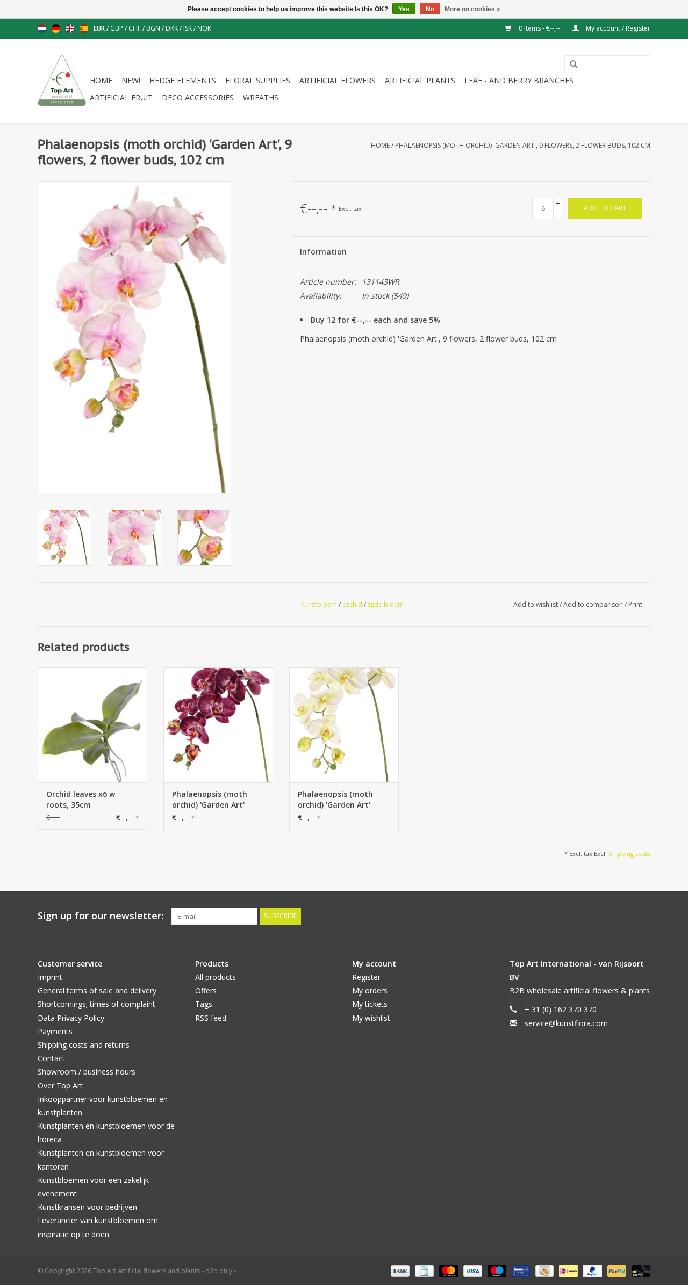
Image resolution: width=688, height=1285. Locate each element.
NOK (204, 28)
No (430, 9)
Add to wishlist (536, 604)
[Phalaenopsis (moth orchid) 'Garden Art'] (218, 724)
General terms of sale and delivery (97, 990)
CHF (135, 28)
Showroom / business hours (86, 1071)
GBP (117, 28)
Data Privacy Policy (71, 1018)
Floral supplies (257, 80)
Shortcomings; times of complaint (96, 1004)
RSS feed (210, 1018)
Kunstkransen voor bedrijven (87, 1207)
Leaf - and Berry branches (519, 80)
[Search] (569, 64)
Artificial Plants (420, 80)
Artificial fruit (121, 97)
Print (635, 604)
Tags (203, 1004)
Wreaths (260, 97)
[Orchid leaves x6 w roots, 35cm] (92, 724)
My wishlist (371, 1018)
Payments (55, 1031)
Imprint (50, 977)
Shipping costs (629, 854)
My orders (370, 990)
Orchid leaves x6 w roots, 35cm (80, 799)
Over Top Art (60, 1085)
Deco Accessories (198, 97)
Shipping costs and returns (84, 1045)
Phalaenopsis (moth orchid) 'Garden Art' (209, 799)
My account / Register (617, 28)
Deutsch (56, 28)
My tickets (370, 1004)
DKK (173, 28)
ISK (188, 28)
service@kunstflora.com (566, 1023)
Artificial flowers (337, 80)
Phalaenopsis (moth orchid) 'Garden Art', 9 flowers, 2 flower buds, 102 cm (522, 145)
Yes (404, 9)
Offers (206, 990)
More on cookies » (472, 9)
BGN (154, 28)
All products (215, 977)
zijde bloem (386, 604)
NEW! (130, 80)
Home (101, 80)
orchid (352, 604)
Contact (51, 1058)
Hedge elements (182, 80)
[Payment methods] (399, 1270)
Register (366, 977)
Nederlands (42, 28)
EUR (100, 28)
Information (323, 251)
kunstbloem (319, 604)
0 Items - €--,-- (539, 28)
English (70, 28)
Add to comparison (594, 604)
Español (84, 28)
